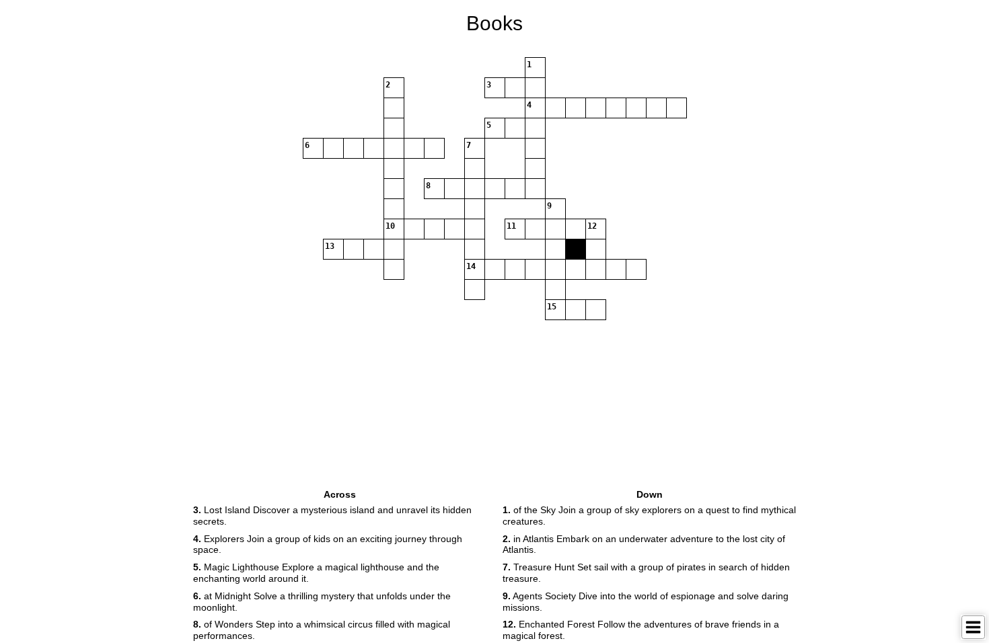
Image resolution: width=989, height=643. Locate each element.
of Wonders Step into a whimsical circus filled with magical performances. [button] (321, 630)
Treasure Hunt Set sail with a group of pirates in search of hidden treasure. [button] (646, 573)
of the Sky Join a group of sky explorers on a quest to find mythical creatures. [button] (649, 515)
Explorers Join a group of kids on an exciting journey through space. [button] (327, 544)
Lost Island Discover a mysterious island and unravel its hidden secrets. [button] (332, 515)
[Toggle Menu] (973, 627)
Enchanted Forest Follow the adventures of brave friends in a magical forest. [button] (641, 630)
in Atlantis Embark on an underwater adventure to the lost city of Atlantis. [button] (644, 544)
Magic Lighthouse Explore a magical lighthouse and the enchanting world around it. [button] (316, 573)
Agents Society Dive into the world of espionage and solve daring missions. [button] (646, 602)
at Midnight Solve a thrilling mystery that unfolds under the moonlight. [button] (322, 602)
